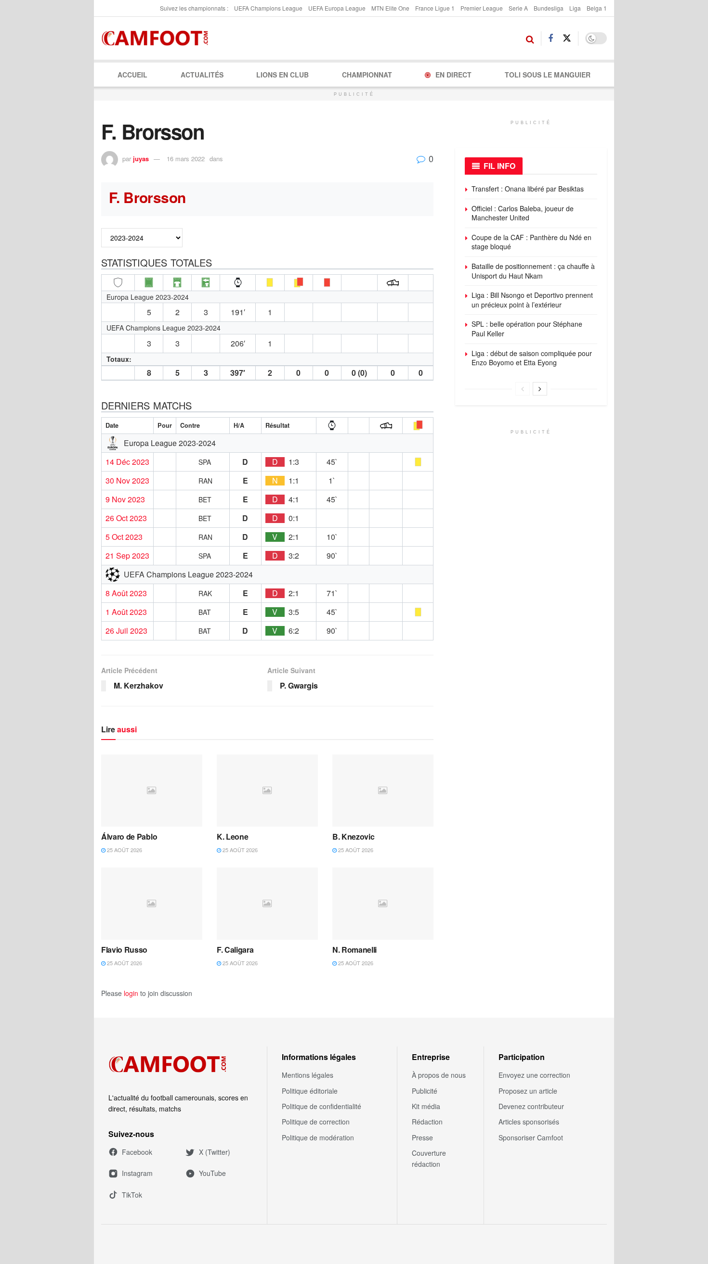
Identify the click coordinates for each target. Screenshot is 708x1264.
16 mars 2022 (186, 158)
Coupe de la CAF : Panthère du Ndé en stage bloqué (531, 242)
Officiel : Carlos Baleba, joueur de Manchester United (523, 213)
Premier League (481, 8)
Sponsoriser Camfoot (530, 1137)
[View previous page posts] (522, 389)
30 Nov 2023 (127, 480)
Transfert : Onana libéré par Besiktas (528, 188)
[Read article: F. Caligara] (267, 904)
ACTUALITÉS (202, 74)
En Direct (453, 74)
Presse (422, 1137)
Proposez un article (527, 1091)
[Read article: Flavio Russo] (151, 904)
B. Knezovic (353, 836)
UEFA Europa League (337, 8)
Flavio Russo (124, 949)
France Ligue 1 (435, 8)
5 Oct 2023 (124, 537)
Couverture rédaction (429, 1158)
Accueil (132, 74)
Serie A (518, 8)
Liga (575, 8)
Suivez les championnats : (194, 8)
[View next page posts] (540, 389)
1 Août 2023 (126, 612)
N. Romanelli (354, 949)
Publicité (424, 1091)
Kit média (426, 1106)
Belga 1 (597, 8)
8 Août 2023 (126, 593)
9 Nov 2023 (125, 499)
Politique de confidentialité (321, 1106)
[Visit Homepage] (157, 38)
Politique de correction (316, 1121)
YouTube (212, 1173)
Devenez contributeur (531, 1106)
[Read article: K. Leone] (267, 790)
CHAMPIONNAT (367, 74)
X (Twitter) (214, 1152)
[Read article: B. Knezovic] (382, 790)
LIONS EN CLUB (282, 74)
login (131, 993)
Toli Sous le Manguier (547, 74)
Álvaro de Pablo (129, 836)
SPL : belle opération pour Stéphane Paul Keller (527, 328)
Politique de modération (318, 1137)
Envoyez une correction (534, 1075)
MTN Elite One (390, 8)
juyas (141, 158)
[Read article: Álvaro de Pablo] (151, 790)
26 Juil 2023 (126, 631)
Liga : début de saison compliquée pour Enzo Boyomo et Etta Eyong (532, 358)
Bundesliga (549, 8)
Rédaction (427, 1121)
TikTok (132, 1195)
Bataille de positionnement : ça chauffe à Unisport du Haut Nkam (533, 271)
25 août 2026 (123, 850)
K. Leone (232, 836)
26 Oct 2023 (126, 518)
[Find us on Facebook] (550, 38)
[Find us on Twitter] (567, 38)
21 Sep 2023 (127, 556)
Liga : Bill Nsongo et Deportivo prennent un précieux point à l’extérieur (532, 299)
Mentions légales (307, 1075)
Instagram (137, 1173)
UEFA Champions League (268, 8)
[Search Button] (530, 38)
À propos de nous (439, 1075)
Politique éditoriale (310, 1091)
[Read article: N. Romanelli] (382, 904)
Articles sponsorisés (528, 1121)
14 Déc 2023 (127, 462)
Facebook (137, 1152)
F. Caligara (235, 949)
